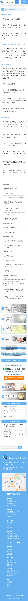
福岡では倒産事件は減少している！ (13, 276)
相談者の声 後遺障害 (10, 219)
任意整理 (9, 549)
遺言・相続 (8, 417)
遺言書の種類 (11, 560)
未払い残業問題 (11, 514)
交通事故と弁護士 (9, 193)
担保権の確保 (11, 505)
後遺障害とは (11, 576)
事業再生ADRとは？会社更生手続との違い (14, 291)
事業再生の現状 (8, 223)
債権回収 (9, 498)
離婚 (6, 414)
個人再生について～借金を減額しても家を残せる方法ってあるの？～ (13, 298)
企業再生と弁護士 (9, 251)
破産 (8, 525)
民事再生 (9, 523)
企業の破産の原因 (9, 260)
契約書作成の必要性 (13, 536)
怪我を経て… (8, 271)
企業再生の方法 (8, 256)
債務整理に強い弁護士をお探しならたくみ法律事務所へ (13, 407)
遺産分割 (9, 565)
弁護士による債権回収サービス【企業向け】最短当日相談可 (13, 425)
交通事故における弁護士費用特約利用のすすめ (13, 265)
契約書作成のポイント (13, 538)
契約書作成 (10, 531)
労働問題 (7, 432)
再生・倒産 (7, 429)
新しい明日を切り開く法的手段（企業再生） (13, 246)
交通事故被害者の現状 (10, 189)
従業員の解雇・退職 (13, 512)
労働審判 (9, 516)
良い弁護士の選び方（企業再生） (13, 241)
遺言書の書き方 (11, 562)
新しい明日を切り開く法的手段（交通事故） (13, 203)
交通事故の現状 (8, 184)
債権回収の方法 (11, 501)
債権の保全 (10, 503)
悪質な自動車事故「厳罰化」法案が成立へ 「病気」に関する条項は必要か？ (14, 283)
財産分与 (9, 587)
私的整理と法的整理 (10, 227)
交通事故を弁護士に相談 (11, 411)
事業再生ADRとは (9, 232)
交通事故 (9, 568)
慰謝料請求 (10, 582)
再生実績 (9, 527)
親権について (11, 584)
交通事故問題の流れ (13, 571)
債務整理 (9, 547)
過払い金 (9, 551)
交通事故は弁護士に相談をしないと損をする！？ (13, 209)
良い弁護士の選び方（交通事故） (13, 197)
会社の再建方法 (8, 236)
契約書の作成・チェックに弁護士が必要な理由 (13, 435)
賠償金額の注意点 (12, 573)
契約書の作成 (11, 533)
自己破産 (9, 554)
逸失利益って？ (8, 214)
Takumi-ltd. (16, 598)
